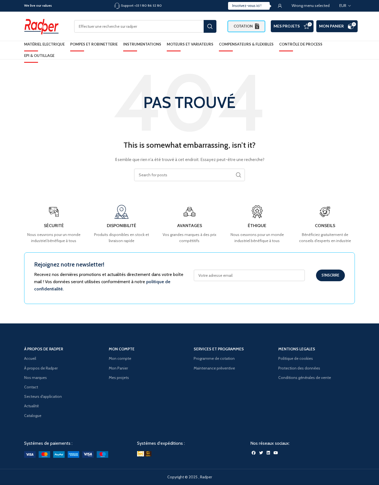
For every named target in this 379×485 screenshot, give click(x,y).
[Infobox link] (325, 224)
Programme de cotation (214, 358)
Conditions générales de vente (304, 377)
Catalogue (32, 415)
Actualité (31, 405)
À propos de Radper (41, 368)
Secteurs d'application (43, 396)
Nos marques (35, 377)
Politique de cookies (295, 358)
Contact (31, 387)
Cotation (243, 26)
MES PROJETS (287, 26)
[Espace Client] (280, 5)
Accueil (30, 358)
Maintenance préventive (214, 368)
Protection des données (299, 368)
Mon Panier (331, 26)
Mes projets (119, 377)
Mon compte (120, 358)
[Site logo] (43, 25)
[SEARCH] (210, 26)
